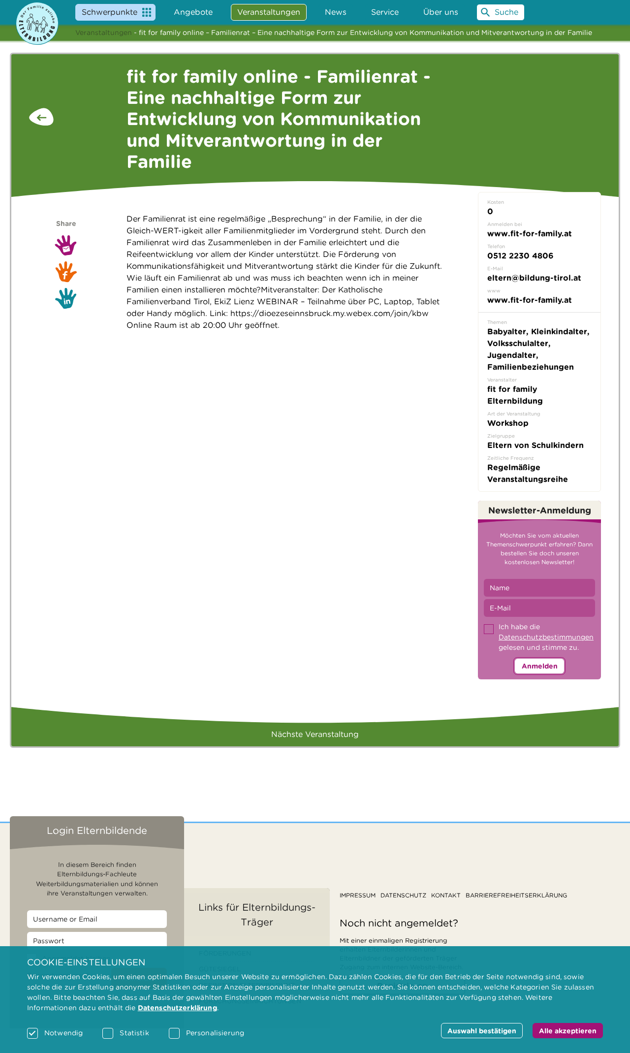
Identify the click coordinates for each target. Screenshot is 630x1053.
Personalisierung (215, 1033)
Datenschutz (403, 895)
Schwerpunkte (109, 12)
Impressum (358, 895)
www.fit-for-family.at (529, 300)
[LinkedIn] (66, 298)
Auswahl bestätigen (481, 1031)
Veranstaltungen (103, 32)
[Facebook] (66, 271)
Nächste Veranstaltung (315, 734)
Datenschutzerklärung (177, 1008)
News (335, 12)
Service (385, 12)
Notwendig (63, 1033)
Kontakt (446, 895)
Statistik (134, 1033)
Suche (506, 12)
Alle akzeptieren (568, 1031)
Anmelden (540, 666)
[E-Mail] (66, 245)
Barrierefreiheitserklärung (516, 895)
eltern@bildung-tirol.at (534, 278)
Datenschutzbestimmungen (546, 637)
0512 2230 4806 (520, 255)
